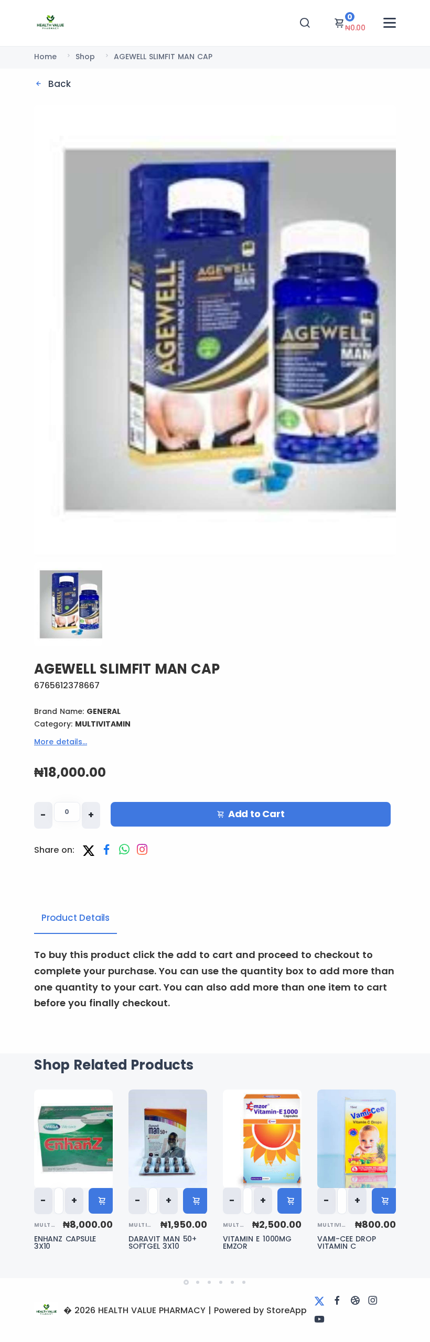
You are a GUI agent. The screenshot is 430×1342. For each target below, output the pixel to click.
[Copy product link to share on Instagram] (142, 850)
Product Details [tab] (75, 917)
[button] (186, 1282)
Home (45, 56)
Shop (85, 56)
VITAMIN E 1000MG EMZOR (257, 1242)
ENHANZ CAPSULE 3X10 (65, 1242)
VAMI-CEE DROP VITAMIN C (346, 1242)
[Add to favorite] (105, 1108)
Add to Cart (256, 813)
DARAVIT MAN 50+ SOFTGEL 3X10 (162, 1242)
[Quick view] (105, 1136)
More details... (60, 741)
